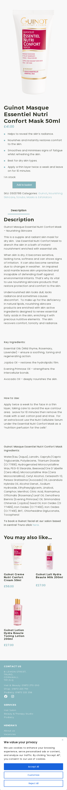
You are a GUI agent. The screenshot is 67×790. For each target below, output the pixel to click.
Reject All (33, 783)
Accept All (33, 766)
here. (36, 525)
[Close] (64, 740)
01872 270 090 (30, 685)
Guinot (42, 193)
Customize (33, 775)
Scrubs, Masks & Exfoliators (34, 197)
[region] (33, 763)
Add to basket (24, 185)
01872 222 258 (23, 692)
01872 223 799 (20, 688)
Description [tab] (18, 210)
